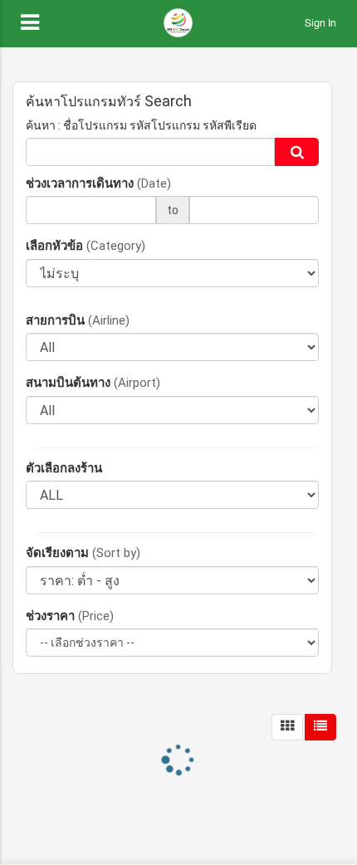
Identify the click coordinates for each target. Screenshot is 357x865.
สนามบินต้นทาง (93, 382)
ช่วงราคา (70, 615)
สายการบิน (78, 320)
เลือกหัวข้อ (85, 245)
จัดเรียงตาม (83, 552)
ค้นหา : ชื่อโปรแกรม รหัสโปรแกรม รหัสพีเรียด (141, 125)
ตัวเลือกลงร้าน (64, 468)
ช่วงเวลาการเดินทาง (98, 183)
